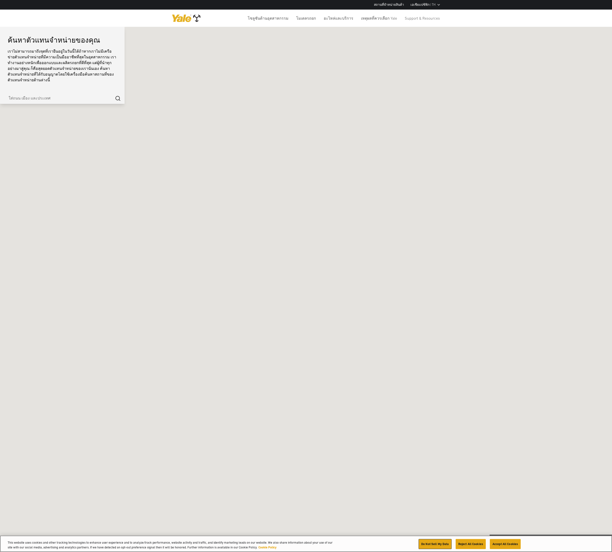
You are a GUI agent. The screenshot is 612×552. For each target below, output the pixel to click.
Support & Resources (422, 18)
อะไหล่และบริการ (338, 18)
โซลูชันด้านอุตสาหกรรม (268, 18)
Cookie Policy (267, 547)
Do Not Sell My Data (435, 544)
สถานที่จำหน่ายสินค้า (389, 4)
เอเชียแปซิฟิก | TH (423, 4)
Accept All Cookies (505, 544)
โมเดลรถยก (306, 18)
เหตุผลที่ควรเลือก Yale (379, 18)
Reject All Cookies (470, 544)
